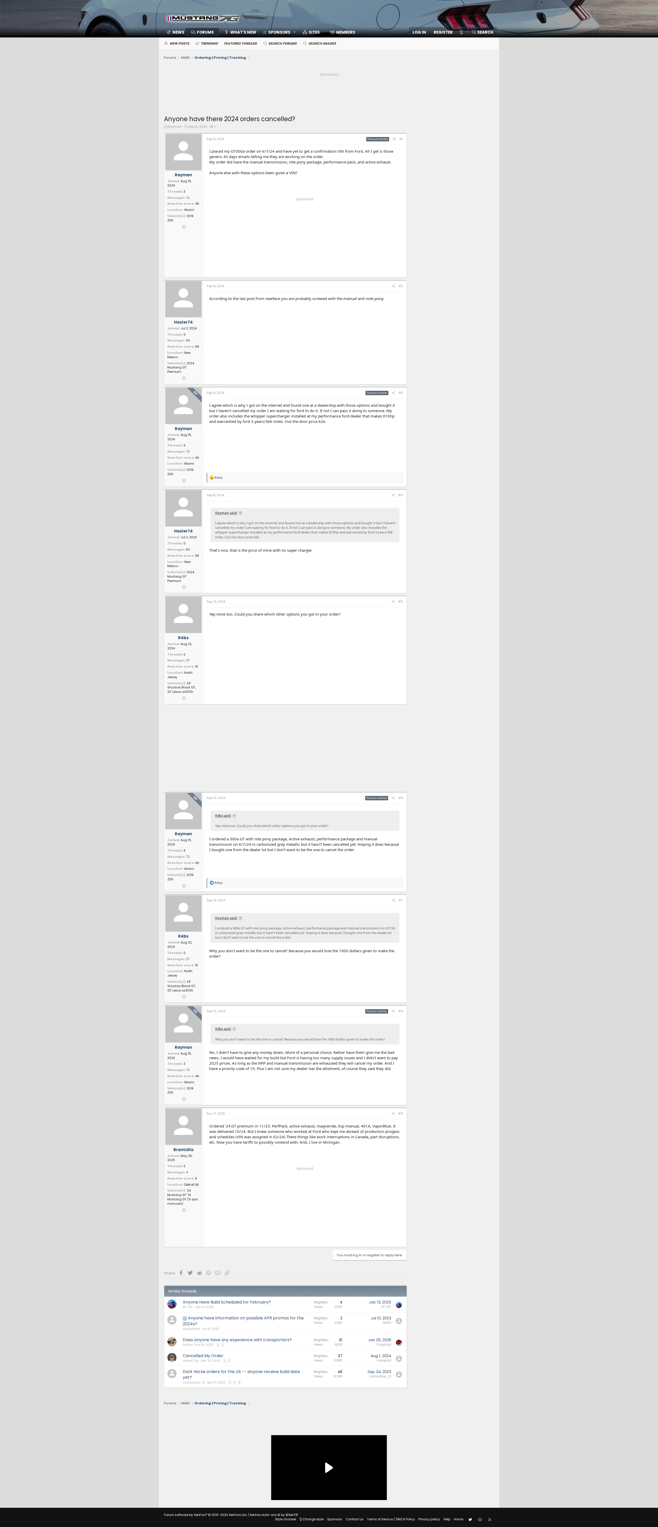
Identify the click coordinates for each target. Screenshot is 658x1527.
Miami (189, 210)
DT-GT (188, 1307)
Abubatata (191, 1329)
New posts (179, 43)
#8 (400, 1011)
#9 (400, 1113)
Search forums (282, 43)
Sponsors (334, 1519)
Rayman (174, 126)
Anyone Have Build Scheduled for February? (227, 1302)
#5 (400, 601)
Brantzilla (183, 1149)
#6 (400, 798)
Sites (314, 32)
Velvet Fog (191, 1360)
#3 (400, 393)
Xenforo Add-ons (274, 1515)
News (178, 32)
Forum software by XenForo (205, 1515)
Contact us (354, 1519)
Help (447, 1519)
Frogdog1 (384, 1344)
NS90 (387, 1322)
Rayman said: (226, 513)
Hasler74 (183, 322)
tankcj (188, 1345)
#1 (401, 139)
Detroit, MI (191, 1184)
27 (188, 660)
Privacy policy (429, 1519)
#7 (400, 900)
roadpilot (384, 1360)
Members (345, 32)
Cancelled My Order (203, 1356)
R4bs (183, 637)
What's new (243, 32)
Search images (322, 43)
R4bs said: (223, 815)
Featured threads (240, 43)
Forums (205, 32)
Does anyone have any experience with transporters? (237, 1340)
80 (188, 340)
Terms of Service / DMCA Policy (391, 1519)
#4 (400, 495)
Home (458, 1519)
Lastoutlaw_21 (194, 1382)
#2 (400, 286)
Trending (209, 43)
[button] (277, 32)
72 (188, 198)
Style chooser (285, 1519)
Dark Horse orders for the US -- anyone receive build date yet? (241, 1374)
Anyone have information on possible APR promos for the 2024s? (243, 1321)
